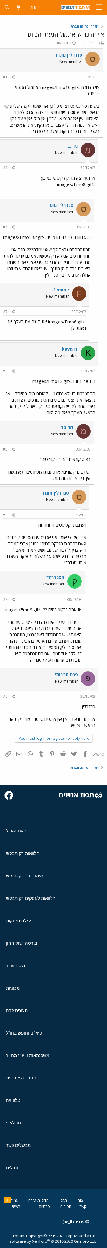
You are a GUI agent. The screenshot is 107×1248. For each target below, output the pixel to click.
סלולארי (13, 1122)
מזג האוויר (15, 965)
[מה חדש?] (18, 7)
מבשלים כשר (18, 1145)
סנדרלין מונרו (89, 43)
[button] (99, 7)
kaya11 (70, 349)
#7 (5, 311)
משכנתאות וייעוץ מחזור (27, 1055)
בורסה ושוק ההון (21, 943)
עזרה (32, 1200)
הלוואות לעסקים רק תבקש (31, 898)
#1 (5, 77)
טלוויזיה (13, 1100)
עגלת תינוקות (18, 920)
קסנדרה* (55, 577)
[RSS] (7, 1200)
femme (61, 289)
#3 (5, 371)
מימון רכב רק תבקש (24, 875)
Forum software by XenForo (53, 1238)
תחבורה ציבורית (21, 1077)
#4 (5, 227)
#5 (5, 449)
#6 (5, 515)
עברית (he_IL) (73, 1221)
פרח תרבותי (66, 674)
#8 (5, 599)
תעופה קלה (17, 1010)
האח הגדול (16, 830)
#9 (5, 696)
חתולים (13, 1167)
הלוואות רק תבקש (23, 853)
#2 (5, 167)
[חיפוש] (7, 7)
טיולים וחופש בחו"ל (24, 1032)
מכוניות (13, 988)
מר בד (71, 146)
